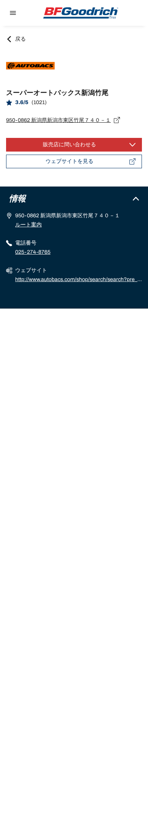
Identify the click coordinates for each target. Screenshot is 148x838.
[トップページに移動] (80, 13)
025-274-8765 (32, 252)
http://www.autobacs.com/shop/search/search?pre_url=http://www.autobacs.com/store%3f (77, 280)
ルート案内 (28, 225)
